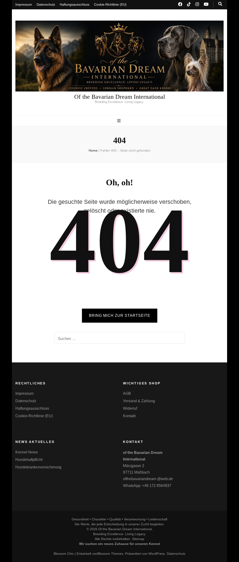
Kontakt (129, 416)
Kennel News (26, 452)
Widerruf (130, 408)
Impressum (23, 4)
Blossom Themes (110, 553)
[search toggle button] (220, 4)
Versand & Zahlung (139, 401)
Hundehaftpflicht (28, 460)
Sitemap (138, 539)
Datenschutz (46, 4)
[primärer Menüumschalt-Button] (119, 121)
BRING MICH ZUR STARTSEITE (119, 315)
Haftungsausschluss (74, 4)
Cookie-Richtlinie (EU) (110, 4)
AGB (127, 393)
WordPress (156, 553)
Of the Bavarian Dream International (119, 96)
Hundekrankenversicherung (38, 467)
